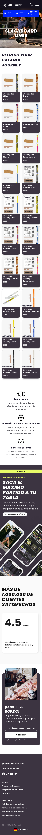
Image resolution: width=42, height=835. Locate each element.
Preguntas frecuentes (12, 786)
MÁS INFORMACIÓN (14, 514)
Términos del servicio (12, 815)
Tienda (5, 782)
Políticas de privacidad (13, 811)
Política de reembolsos (13, 804)
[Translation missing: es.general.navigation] (37, 5)
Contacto (6, 793)
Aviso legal (7, 800)
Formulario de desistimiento (15, 808)
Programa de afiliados (12, 789)
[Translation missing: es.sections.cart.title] (31, 5)
